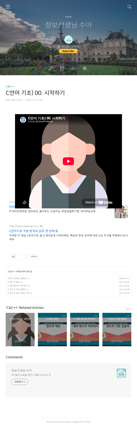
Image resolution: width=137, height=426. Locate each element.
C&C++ (10, 86)
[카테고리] (8, 6)
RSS (74, 68)
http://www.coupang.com (23, 226)
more (128, 309)
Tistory (87, 421)
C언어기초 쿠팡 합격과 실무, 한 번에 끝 (33, 231)
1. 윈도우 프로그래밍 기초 (18, 293)
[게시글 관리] (22, 256)
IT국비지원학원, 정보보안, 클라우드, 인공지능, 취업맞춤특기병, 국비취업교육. (52, 211)
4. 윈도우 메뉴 (13, 282)
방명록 (63, 68)
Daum (68, 421)
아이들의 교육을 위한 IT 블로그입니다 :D (31, 375)
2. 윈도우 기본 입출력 (16, 289)
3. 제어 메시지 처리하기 (17, 285)
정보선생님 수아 (68, 25)
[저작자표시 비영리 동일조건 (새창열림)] (45, 256)
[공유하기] (18, 256)
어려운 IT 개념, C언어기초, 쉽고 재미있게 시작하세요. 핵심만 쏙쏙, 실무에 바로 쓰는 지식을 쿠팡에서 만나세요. (68, 237)
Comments (14, 357)
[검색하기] (129, 6)
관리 (85, 68)
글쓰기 (51, 68)
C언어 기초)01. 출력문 (17, 278)
